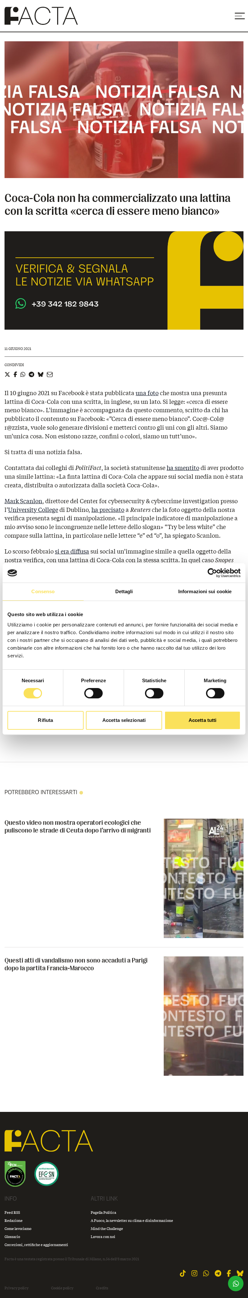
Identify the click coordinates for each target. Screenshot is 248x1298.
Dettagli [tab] (124, 591)
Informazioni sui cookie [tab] (205, 591)
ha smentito (183, 468)
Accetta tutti (202, 720)
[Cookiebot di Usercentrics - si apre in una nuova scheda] (212, 573)
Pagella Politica (103, 1212)
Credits (102, 1288)
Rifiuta (45, 720)
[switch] (93, 693)
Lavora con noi (103, 1236)
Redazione (14, 1220)
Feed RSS (12, 1212)
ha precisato (107, 510)
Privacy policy (16, 1288)
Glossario (12, 1236)
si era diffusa (72, 551)
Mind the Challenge (107, 1228)
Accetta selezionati (124, 720)
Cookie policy (62, 1288)
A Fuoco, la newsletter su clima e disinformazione (132, 1220)
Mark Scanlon (23, 501)
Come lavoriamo (18, 1228)
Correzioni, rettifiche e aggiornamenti (36, 1244)
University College (33, 510)
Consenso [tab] (43, 591)
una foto (147, 393)
